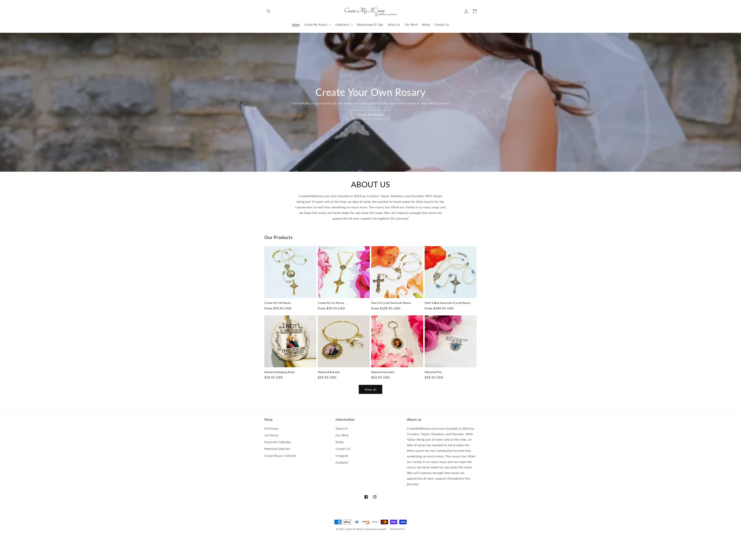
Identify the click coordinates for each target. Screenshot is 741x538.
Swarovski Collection (277, 442)
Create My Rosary (370, 114)
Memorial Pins (433, 372)
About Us (342, 428)
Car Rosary (271, 435)
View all (370, 389)
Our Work (342, 435)
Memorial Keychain (382, 372)
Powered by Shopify (376, 529)
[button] (268, 11)
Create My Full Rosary (277, 302)
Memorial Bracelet (329, 372)
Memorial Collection (277, 448)
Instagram (342, 455)
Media (339, 442)
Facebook (342, 462)
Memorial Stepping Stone (279, 372)
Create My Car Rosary (331, 302)
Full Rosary (271, 428)
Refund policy (397, 529)
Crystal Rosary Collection (280, 455)
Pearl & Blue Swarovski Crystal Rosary (448, 302)
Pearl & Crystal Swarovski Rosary (391, 302)
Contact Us (343, 448)
